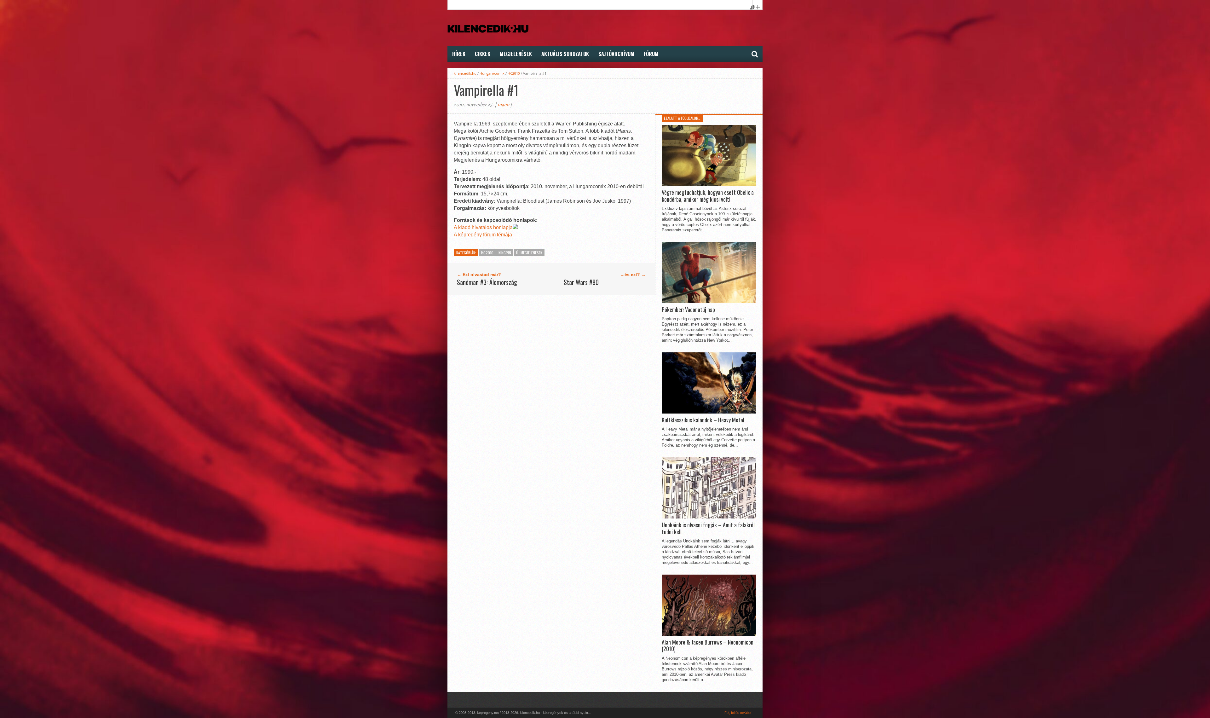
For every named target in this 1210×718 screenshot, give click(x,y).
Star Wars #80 (581, 282)
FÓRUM (651, 54)
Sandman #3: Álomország (487, 282)
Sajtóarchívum (616, 54)
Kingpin (504, 252)
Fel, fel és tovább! (738, 713)
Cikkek (482, 54)
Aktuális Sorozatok (565, 54)
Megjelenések (516, 54)
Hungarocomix (492, 73)
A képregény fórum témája (483, 234)
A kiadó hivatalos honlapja (483, 227)
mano (503, 104)
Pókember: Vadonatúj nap (688, 309)
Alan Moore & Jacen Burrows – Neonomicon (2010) (707, 645)
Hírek (458, 54)
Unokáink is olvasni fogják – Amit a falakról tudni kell (708, 528)
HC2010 (514, 73)
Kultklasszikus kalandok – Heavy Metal (703, 420)
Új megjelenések (529, 252)
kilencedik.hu (465, 73)
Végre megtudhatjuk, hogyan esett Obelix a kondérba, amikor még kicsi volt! (708, 196)
